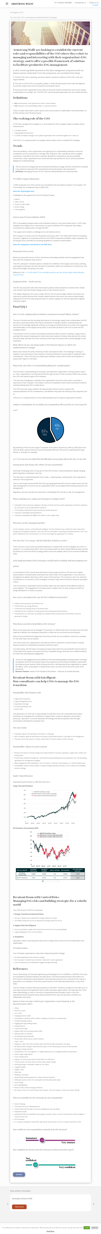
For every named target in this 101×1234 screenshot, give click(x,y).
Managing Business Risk (22, 1198)
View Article (19, 1207)
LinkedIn (95, 5)
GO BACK (19, 1174)
